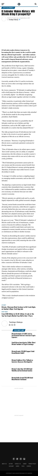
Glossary (11, 466)
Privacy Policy (32, 464)
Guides (17, 466)
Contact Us (18, 464)
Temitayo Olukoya (13, 19)
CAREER (24, 464)
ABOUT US (4, 464)
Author (11, 464)
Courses (29, 466)
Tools (22, 466)
